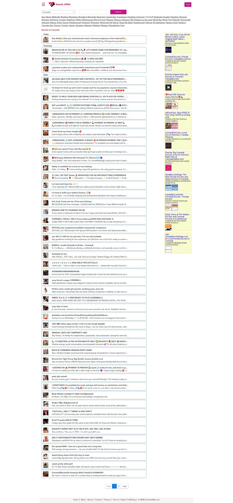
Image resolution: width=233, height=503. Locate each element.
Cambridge (111, 17)
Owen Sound (62, 23)
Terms (115, 500)
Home (75, 500)
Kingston (45, 20)
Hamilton (175, 17)
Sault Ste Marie (126, 23)
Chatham (132, 17)
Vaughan (79, 25)
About (89, 500)
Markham (71, 20)
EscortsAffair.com (152, 500)
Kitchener (55, 20)
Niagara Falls (128, 20)
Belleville (56, 17)
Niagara (118, 20)
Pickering (86, 23)
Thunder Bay (47, 25)
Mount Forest (100, 20)
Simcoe (149, 23)
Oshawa (45, 23)
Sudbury (182, 23)
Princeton (95, 23)
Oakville (176, 20)
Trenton (65, 25)
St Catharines (159, 23)
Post (188, 4)
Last (124, 486)
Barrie (48, 17)
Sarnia (116, 23)
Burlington (101, 17)
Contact (98, 500)
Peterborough (75, 23)
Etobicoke (158, 17)
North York (167, 20)
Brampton (73, 17)
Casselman (122, 17)
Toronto (57, 25)
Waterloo (88, 25)
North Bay (157, 20)
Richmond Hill (106, 23)
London (63, 20)
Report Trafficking (128, 500)
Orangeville (186, 20)
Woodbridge (114, 25)
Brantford (83, 17)
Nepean (110, 20)
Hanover (183, 17)
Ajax (43, 17)
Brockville (92, 17)
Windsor (104, 25)
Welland (96, 25)
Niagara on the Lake (143, 20)
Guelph (167, 17)
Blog (83, 500)
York (122, 25)
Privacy (107, 500)
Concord (140, 17)
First (108, 486)
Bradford (64, 17)
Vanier (72, 25)
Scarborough (139, 23)
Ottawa (53, 23)
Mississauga (88, 20)
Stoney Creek (172, 23)
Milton (79, 20)
